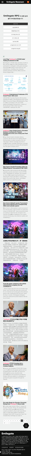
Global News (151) (15, 31)
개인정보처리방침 (19, 447)
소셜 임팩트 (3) (15, 27)
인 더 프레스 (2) (15, 38)
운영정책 (11, 447)
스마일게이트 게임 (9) (15, 48)
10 (4, 422)
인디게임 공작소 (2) (15, 34)
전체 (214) (15, 23)
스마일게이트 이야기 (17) (15, 45)
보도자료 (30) (15, 41)
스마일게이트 (5, 447)
